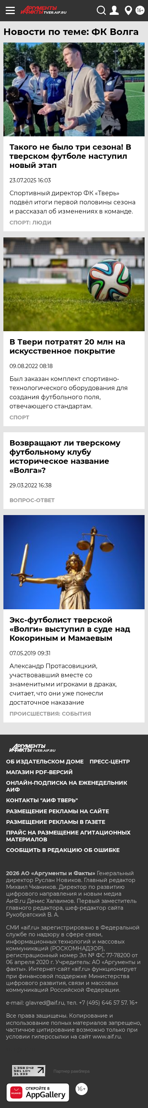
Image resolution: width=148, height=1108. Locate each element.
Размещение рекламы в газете (55, 822)
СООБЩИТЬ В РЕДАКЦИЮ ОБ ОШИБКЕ (63, 850)
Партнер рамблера (72, 1071)
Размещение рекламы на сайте (57, 811)
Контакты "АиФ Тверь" (42, 800)
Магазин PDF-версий (39, 772)
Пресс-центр (110, 761)
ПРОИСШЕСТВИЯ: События (50, 713)
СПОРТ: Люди (30, 222)
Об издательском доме (44, 761)
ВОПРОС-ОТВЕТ (32, 500)
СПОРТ (19, 417)
